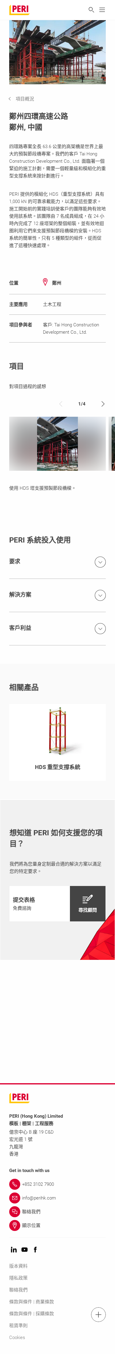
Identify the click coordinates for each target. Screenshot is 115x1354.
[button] (25, 99)
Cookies (17, 1337)
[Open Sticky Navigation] (98, 1314)
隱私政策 (18, 1278)
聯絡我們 (18, 1290)
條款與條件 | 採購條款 (31, 1313)
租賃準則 (18, 1325)
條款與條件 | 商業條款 (31, 1302)
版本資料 (18, 1266)
